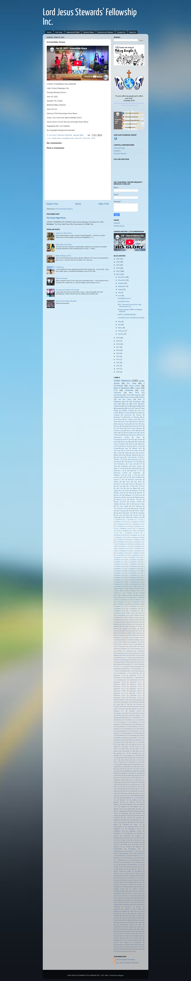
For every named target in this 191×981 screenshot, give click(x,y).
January (121, 334)
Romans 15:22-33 (120, 502)
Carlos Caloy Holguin (120, 642)
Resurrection (128, 497)
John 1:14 (129, 486)
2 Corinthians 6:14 (134, 606)
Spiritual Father (139, 504)
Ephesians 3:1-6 (135, 682)
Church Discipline (119, 444)
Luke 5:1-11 (138, 793)
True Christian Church (121, 508)
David (142, 655)
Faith (136, 408)
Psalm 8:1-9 (127, 844)
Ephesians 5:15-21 (135, 693)
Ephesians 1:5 (130, 677)
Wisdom (127, 904)
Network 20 (140, 493)
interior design (128, 927)
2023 (118, 268)
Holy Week (138, 482)
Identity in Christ (137, 737)
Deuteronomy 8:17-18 (122, 657)
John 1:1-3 (126, 762)
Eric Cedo (131, 383)
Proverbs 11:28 (125, 840)
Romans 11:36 (132, 858)
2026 (118, 259)
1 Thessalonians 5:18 (134, 457)
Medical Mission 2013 (63, 256)
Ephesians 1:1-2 (128, 668)
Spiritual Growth (119, 882)
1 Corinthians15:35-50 (134, 579)
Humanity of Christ (120, 484)
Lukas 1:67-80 (131, 777)
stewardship (120, 408)
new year (119, 515)
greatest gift (131, 922)
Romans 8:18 (129, 866)
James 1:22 (128, 748)
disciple (139, 439)
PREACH (133, 822)
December (122, 277)
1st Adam (130, 597)
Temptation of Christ (120, 886)
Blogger (121, 975)
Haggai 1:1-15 (140, 715)
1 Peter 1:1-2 (122, 588)
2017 (118, 347)
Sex (135, 875)
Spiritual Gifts (137, 448)
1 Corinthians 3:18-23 (137, 553)
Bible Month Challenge (135, 633)
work (132, 951)
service (136, 944)
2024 (118, 265)
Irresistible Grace (68, 138)
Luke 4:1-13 (128, 791)
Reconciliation (118, 849)
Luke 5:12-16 (118, 795)
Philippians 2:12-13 (134, 829)
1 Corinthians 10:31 (122, 524)
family (116, 442)
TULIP (93, 138)
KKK (117, 773)
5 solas (137, 388)
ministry (138, 415)
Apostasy (125, 628)
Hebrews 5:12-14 (119, 728)
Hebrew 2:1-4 (129, 717)
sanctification (137, 942)
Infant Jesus (131, 740)
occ (143, 936)
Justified (141, 771)
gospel (132, 442)
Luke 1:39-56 (138, 782)
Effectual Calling (130, 468)
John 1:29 (122, 764)
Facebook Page (119, 148)
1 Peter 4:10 (122, 590)
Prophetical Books (119, 838)
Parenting (126, 824)
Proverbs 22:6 (137, 840)
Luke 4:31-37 (118, 793)
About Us (132, 32)
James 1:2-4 (118, 748)
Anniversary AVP (136, 426)
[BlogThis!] (95, 135)
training (120, 951)
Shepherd (141, 875)
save (123, 944)
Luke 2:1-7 (139, 784)
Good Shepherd (137, 477)
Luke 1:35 (121, 782)
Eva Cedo (138, 446)
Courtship (134, 653)
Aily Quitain (125, 626)
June (120, 295)
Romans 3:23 (125, 864)
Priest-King (127, 835)
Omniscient (126, 820)
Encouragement (137, 666)
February (121, 331)
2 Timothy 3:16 (131, 617)
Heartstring (119, 717)
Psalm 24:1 (139, 842)
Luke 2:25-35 (118, 789)
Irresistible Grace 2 (124, 298)
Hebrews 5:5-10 (132, 728)
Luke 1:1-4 (132, 780)
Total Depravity (137, 506)
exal (126, 918)
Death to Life (118, 468)
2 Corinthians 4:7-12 (130, 462)
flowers (116, 920)
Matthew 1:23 (124, 800)
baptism (135, 406)
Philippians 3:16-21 (135, 831)
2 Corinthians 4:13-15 (137, 602)
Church (126, 406)
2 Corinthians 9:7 (134, 611)
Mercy (140, 809)
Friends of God (126, 706)
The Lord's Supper (122, 506)
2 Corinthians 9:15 (134, 608)
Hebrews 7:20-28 (131, 733)
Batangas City (118, 417)
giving (142, 406)
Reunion (116, 853)
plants (127, 515)
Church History (137, 466)
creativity (116, 915)
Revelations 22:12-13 (137, 855)
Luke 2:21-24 (127, 786)
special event (138, 947)
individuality (117, 927)
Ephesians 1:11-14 (120, 470)
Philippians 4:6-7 (132, 833)
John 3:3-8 (130, 766)
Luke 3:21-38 (118, 791)
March (120, 328)
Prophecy (138, 835)
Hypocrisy (126, 737)
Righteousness (139, 497)
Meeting (131, 493)
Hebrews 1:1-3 (131, 720)
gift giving (119, 513)
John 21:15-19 (139, 486)
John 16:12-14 (137, 760)
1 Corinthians (118, 519)
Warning (133, 508)
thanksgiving (138, 949)
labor (115, 929)
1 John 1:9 (131, 586)
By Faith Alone (119, 428)
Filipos (116, 433)
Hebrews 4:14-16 (137, 726)
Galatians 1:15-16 (136, 708)
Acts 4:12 (133, 624)
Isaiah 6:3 (132, 484)
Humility (118, 737)
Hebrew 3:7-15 (139, 717)
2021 (118, 274)
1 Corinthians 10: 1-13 (133, 519)
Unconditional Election (121, 439)
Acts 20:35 (125, 624)
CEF (140, 464)
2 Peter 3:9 (141, 613)
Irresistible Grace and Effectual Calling (131, 318)
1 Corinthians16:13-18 (135, 584)
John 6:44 (86, 138)
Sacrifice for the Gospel (121, 873)
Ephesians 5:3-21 (120, 695)
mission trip (117, 933)
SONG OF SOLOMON (134, 871)
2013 (118, 359)
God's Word (131, 713)
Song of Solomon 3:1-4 (130, 878)
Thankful (139, 886)
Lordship (128, 775)
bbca (115, 511)
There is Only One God (135, 893)
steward (139, 442)
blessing (139, 909)
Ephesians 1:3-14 (135, 675)
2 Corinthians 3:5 (124, 599)
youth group (120, 457)
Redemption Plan (134, 849)
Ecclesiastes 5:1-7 (129, 664)
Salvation (138, 395)
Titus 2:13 (128, 895)
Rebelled (138, 846)
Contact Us (121, 32)
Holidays (134, 735)
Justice (135, 771)
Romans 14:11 (121, 499)
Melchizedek (131, 809)
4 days (131, 619)
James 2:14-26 (118, 751)
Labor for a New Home (64, 233)
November (122, 280)
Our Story (58, 32)
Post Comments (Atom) (64, 209)
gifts (117, 455)
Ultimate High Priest (138, 898)
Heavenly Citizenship (135, 479)
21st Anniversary (119, 464)
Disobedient (134, 659)
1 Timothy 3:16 (130, 593)
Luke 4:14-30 (138, 791)
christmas (129, 390)
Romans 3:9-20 (118, 866)
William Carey (129, 902)
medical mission (120, 931)
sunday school (137, 517)
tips (115, 951)
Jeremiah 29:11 (137, 753)
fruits (121, 920)
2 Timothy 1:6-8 (137, 615)
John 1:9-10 (131, 764)
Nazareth (136, 815)
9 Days (140, 622)
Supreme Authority (128, 884)
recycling (126, 942)
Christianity (124, 466)
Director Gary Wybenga (121, 659)
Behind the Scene (136, 631)
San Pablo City (137, 873)
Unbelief (118, 900)
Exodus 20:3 (117, 702)
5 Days (137, 619)
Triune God (117, 898)
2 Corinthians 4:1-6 (122, 602)
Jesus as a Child (133, 755)
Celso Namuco (122, 380)
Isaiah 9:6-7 (117, 746)
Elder (140, 468)
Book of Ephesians (122, 388)
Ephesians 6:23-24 (120, 473)
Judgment (127, 771)
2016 (118, 350)
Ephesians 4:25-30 (120, 691)
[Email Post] (88, 135)
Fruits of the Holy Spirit (121, 708)
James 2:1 (138, 748)
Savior (124, 504)
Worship (138, 907)
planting (116, 940)
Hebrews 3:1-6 (118, 724)
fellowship (125, 426)
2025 (118, 262)
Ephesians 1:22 (137, 673)
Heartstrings (118, 395)
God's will (125, 477)
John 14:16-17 (125, 760)
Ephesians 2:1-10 (136, 470)
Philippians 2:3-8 (119, 831)
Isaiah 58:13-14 (137, 744)
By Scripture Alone (131, 419)
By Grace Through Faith (134, 637)
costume (124, 913)
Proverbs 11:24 (132, 838)
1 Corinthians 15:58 (138, 539)
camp (133, 453)
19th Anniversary (119, 597)
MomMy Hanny (119, 226)
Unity (132, 439)
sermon (129, 944)
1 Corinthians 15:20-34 (137, 537)
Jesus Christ (134, 386)
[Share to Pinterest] (101, 135)
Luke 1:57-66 (129, 784)
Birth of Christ (118, 635)
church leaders (139, 511)
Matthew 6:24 (137, 806)
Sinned (118, 878)
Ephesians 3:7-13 (120, 686)
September (122, 286)
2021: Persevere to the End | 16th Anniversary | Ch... (129, 305)
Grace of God (128, 715)
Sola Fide (135, 424)
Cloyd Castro (56, 138)
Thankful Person (119, 889)
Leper (115, 775)
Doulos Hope (136, 662)
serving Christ (137, 515)
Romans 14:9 (138, 860)
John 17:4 (117, 762)
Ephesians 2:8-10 (120, 682)
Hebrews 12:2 (120, 720)
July (119, 292)
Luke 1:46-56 (118, 784)
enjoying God (118, 918)
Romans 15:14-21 (136, 499)
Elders (128, 666)
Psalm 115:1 (129, 842)
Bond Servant (129, 635)
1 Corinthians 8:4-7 (134, 573)
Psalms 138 (138, 844)
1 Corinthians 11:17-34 (123, 526)
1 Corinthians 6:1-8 (134, 564)
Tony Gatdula (138, 895)
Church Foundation (120, 646)
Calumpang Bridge (119, 639)
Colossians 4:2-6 (139, 648)
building (124, 911)
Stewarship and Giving (63, 244)
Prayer (137, 413)
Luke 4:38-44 (128, 793)
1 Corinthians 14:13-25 (131, 533)
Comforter (119, 651)
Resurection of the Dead (133, 851)
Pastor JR (137, 824)
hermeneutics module (127, 924)
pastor (136, 455)
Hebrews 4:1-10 (124, 726)
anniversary (128, 415)
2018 (118, 344)
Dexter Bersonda (137, 657)
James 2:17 (129, 751)
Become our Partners (105, 32)
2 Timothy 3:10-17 (119, 617)
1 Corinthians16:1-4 (135, 582)
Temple (139, 884)
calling (127, 453)
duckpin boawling (136, 915)
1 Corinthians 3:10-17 (122, 553)
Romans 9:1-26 (123, 869)
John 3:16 (119, 488)
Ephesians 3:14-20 (120, 684)
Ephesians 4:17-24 (136, 688)
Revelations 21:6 (123, 855)
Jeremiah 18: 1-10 (122, 753)
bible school (118, 453)
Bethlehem (117, 633)
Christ (130, 408)
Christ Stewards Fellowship (125, 959)
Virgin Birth (127, 900)
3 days (124, 619)
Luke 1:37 (129, 782)
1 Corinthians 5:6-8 (134, 562)
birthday (141, 397)
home (140, 924)
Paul (143, 421)
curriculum (125, 915)
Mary (121, 797)
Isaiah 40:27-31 (121, 742)
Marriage (126, 435)
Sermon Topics (88, 32)
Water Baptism (118, 902)
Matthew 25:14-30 (120, 802)
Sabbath (116, 504)
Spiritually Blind (132, 882)
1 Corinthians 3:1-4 (138, 551)
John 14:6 (119, 486)
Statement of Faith (72, 32)
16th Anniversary (133, 459)
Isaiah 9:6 (141, 484)
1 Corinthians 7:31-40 (134, 568)
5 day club (132, 464)
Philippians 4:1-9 (119, 833)
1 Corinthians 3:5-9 (122, 555)
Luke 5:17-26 (128, 795)
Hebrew (116, 482)
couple (132, 913)
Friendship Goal (137, 706)
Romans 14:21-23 (126, 860)
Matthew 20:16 (137, 800)
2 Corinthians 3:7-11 (138, 599)
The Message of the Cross (132, 891)
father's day (124, 442)
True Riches (126, 898)
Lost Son (141, 775)
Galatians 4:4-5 (119, 475)
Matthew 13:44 (137, 490)
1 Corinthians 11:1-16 (137, 524)
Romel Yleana (118, 871)
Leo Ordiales (138, 773)
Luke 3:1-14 (138, 789)
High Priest (126, 482)
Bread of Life (120, 637)
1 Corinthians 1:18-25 (124, 544)
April (120, 324)
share (142, 944)
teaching (129, 949)
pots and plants (126, 940)
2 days (140, 617)
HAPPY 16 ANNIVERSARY (127, 314)
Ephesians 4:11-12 (120, 688)
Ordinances (135, 421)
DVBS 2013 (125, 655)
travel (126, 951)
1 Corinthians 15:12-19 (121, 537)
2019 (118, 341)
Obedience (117, 820)
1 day (133, 595)
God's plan (141, 713)
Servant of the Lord (125, 875)
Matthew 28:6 (132, 804)
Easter (140, 430)
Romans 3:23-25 (137, 864)
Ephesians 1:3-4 (119, 677)
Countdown (137, 401)
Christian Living (119, 430)
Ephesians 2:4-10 (137, 680)
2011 (118, 366)
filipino (140, 918)
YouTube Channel (120, 153)
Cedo (115, 466)
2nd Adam (117, 619)
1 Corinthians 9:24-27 (134, 577)
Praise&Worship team (121, 448)
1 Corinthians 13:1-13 (127, 530)
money (123, 455)
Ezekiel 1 (126, 702)
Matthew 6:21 (125, 806)
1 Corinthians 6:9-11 (134, 566)
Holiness (141, 735)
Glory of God (132, 475)
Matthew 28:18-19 (119, 804)
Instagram (117, 151)
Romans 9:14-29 (136, 869)
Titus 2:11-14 (118, 895)
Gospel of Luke (119, 479)
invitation (139, 927)
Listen (121, 775)
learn (121, 929)
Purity (140, 495)
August (120, 289)
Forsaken (116, 706)
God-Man (119, 715)
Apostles (134, 628)
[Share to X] (97, 135)
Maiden (137, 795)
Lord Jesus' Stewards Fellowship (127, 963)
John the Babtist (131, 488)
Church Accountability (135, 644)
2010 (118, 369)
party (130, 455)
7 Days (127, 622)
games (132, 920)
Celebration (133, 642)
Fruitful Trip (60, 267)
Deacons (131, 444)
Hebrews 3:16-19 (130, 724)
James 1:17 (138, 746)
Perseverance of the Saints (122, 826)
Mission (134, 435)
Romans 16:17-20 (131, 862)
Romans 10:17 (120, 858)
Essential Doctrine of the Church (123, 700)
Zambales (117, 909)
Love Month (125, 490)
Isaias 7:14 (127, 746)
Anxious (116, 628)
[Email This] (93, 135)
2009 (118, 372)
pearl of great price (135, 938)
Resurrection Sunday (122, 424)
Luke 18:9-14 (122, 780)
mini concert (131, 931)
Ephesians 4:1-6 (135, 686)
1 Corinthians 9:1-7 (134, 575)
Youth (140, 508)
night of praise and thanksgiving (130, 936)
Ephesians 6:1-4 (135, 695)
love (127, 404)
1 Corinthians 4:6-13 (134, 559)
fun (126, 920)
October (121, 283)
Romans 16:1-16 (119, 862)
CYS (115, 390)
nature (137, 933)
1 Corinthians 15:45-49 (123, 539)
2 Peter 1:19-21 (130, 613)
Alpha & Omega (137, 626)
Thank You (131, 886)
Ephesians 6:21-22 (136, 697)
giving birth (121, 922)
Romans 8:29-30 (135, 502)
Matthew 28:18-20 (119, 493)
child (130, 511)
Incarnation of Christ (120, 740)
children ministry (128, 410)
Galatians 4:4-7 (119, 711)
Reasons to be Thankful (122, 846)
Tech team (117, 450)
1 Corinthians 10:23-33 (137, 521)
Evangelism (138, 700)
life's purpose (129, 929)
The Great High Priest (56, 218)
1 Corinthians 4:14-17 (134, 557)
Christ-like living (121, 644)
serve (142, 455)
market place (140, 929)
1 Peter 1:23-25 (133, 588)
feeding (133, 918)
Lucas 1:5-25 (120, 777)
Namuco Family (126, 815)
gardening (139, 920)
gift (115, 922)
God (122, 433)
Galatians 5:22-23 (135, 711)
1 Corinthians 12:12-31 (125, 528)
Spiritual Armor (137, 880)
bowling (116, 911)
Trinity (138, 437)
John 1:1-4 (135, 762)
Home (49, 32)
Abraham (116, 624)
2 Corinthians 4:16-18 (122, 604)
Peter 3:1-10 (138, 826)
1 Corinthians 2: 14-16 (124, 546)
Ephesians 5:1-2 (119, 693)
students (116, 949)
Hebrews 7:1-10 (137, 731)
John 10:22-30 (125, 757)
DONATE (117, 223)
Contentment (129, 651)
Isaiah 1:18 (141, 740)
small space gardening (123, 947)
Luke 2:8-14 (128, 789)
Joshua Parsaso (129, 397)
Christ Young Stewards (134, 428)
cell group (123, 511)
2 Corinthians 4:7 (136, 604)
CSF (127, 401)
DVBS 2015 (134, 655)
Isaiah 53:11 (125, 744)
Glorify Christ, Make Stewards (66, 301)
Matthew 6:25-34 (119, 809)
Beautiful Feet (124, 631)
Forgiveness (137, 473)
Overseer (124, 822)
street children (125, 517)
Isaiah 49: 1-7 (133, 742)
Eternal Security (127, 446)
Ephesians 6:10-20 (120, 697)
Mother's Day (126, 811)
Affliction (116, 626)
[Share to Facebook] (99, 135)
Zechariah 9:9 (128, 909)
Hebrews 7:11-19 (119, 733)
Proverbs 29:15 (118, 842)
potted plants (138, 940)
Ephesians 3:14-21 (136, 684)
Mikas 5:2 (116, 811)
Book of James (139, 635)
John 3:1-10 (121, 766)
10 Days (139, 595)
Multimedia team (127, 813)
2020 (118, 338)
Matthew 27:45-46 (135, 802)
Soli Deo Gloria (124, 399)
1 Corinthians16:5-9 (120, 586)
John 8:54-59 (118, 771)
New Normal (127, 817)
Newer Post (52, 204)
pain (117, 938)
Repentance (117, 497)
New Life (119, 495)
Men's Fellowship (126, 413)
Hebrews (117, 397)
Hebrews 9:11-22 (124, 735)
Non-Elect (139, 817)
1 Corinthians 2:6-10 (124, 551)
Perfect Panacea (61, 278)
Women (134, 904)
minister (140, 931)
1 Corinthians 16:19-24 (123, 542)
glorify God (129, 513)
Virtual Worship (137, 900)
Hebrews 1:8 (124, 722)
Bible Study (134, 393)
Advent (140, 624)
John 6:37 (78, 138)
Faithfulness (135, 702)
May (119, 321)
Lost (135, 775)
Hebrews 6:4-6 (124, 731)
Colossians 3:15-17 (126, 648)
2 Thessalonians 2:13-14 (123, 615)
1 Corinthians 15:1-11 (135, 535)
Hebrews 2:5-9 (137, 722)
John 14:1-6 (135, 757)
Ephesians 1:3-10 (119, 675)
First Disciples (137, 704)
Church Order (132, 646)
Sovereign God (126, 880)
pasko (124, 938)
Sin (130, 504)
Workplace (128, 907)
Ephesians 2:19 (124, 680)
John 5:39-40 (140, 766)
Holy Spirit (117, 404)
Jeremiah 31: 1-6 (119, 755)
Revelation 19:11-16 (128, 853)
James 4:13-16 (139, 751)
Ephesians (117, 668)
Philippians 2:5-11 (130, 495)
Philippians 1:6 (119, 829)
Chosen (142, 642)
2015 (118, 353)
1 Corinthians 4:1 (135, 555)
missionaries (128, 933)
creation (139, 913)
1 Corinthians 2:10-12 (123, 548)
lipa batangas (140, 513)
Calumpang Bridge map (135, 639)
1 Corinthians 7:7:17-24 (134, 570)
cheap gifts (133, 911)
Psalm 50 (117, 844)
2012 (118, 362)
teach (123, 949)
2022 (118, 271)
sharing (116, 517)
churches (141, 453)
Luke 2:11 (117, 786)
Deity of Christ (131, 430)
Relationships (118, 851)
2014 (118, 356)
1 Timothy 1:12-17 (135, 590)
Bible (124, 633)
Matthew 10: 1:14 (131, 797)
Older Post (103, 204)
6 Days (121, 622)
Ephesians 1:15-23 (129, 671)
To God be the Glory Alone (133, 450)
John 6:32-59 (120, 769)
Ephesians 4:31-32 (136, 691)
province (116, 942)
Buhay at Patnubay (132, 417)
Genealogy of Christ (120, 713)
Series (116, 875)
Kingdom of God (126, 773)
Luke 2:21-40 (138, 786)
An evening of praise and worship (67, 290)
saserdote (117, 944)
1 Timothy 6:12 (125, 595)
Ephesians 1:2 (124, 673)
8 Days (134, 622)
